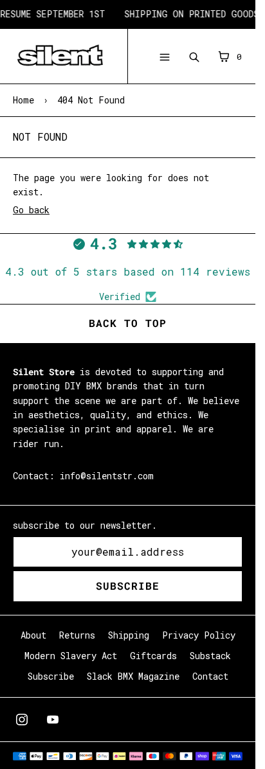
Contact (210, 676)
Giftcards (153, 656)
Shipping (128, 635)
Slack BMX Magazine (133, 676)
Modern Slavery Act (70, 656)
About (33, 635)
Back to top (128, 323)
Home (23, 100)
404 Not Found (91, 100)
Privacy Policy (198, 635)
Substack (210, 656)
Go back (31, 210)
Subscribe (128, 585)
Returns (77, 635)
